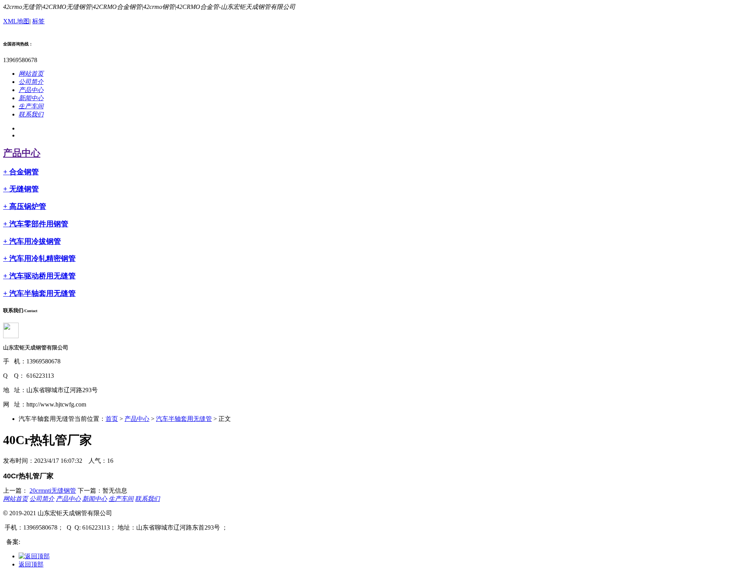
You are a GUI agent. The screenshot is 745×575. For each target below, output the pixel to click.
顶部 (31, 564)
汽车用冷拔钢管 (32, 241)
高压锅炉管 (24, 206)
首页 (112, 418)
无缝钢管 (21, 189)
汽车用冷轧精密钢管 (39, 258)
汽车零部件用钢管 (35, 224)
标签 (38, 21)
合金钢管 (21, 172)
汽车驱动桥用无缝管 (39, 276)
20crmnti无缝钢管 (52, 490)
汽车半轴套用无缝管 (39, 293)
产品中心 (21, 153)
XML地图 (16, 21)
